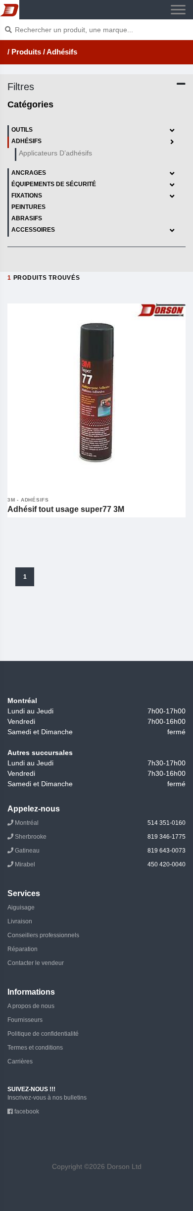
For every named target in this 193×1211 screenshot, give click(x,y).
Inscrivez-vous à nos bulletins (47, 1097)
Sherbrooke (99, 836)
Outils (22, 129)
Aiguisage (21, 907)
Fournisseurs (25, 1019)
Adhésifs (26, 141)
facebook (26, 1111)
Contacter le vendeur (35, 962)
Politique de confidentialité (43, 1033)
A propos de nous (30, 1006)
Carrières (20, 1061)
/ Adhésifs (60, 52)
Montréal (99, 822)
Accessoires (33, 229)
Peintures (28, 206)
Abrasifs (26, 218)
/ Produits (24, 52)
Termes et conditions (35, 1047)
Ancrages (28, 172)
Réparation (22, 949)
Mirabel (99, 864)
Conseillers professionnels (43, 935)
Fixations (26, 195)
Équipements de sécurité (53, 184)
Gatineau (99, 850)
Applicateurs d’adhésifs (55, 153)
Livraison (19, 921)
